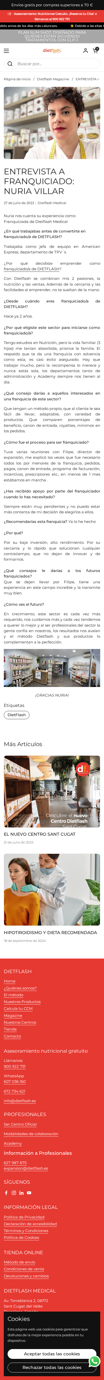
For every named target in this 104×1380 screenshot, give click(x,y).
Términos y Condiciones (26, 1231)
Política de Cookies (21, 1237)
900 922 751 (14, 1066)
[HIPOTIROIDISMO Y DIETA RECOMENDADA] (52, 890)
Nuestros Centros (20, 1022)
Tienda (10, 1029)
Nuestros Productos (22, 1002)
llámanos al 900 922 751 (52, 19)
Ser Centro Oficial (20, 1124)
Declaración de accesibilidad (30, 1224)
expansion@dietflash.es (26, 1168)
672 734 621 (14, 1091)
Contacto (12, 1036)
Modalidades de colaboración (31, 1134)
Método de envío (19, 1262)
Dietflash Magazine (53, 79)
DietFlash (17, 715)
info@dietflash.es (20, 1101)
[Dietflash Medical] (52, 51)
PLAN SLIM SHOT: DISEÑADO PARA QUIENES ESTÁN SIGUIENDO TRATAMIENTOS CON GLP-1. (52, 36)
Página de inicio (17, 79)
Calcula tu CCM (18, 1008)
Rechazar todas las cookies (52, 1367)
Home (9, 981)
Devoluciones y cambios (26, 1276)
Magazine (13, 1015)
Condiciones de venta (24, 1269)
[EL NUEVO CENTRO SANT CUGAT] (52, 791)
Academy (13, 1143)
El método (13, 995)
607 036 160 (15, 1081)
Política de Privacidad (24, 1217)
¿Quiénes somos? (20, 988)
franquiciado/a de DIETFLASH (31, 269)
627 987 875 (15, 1163)
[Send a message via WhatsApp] (94, 1361)
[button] (95, 51)
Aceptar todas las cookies (52, 1353)
